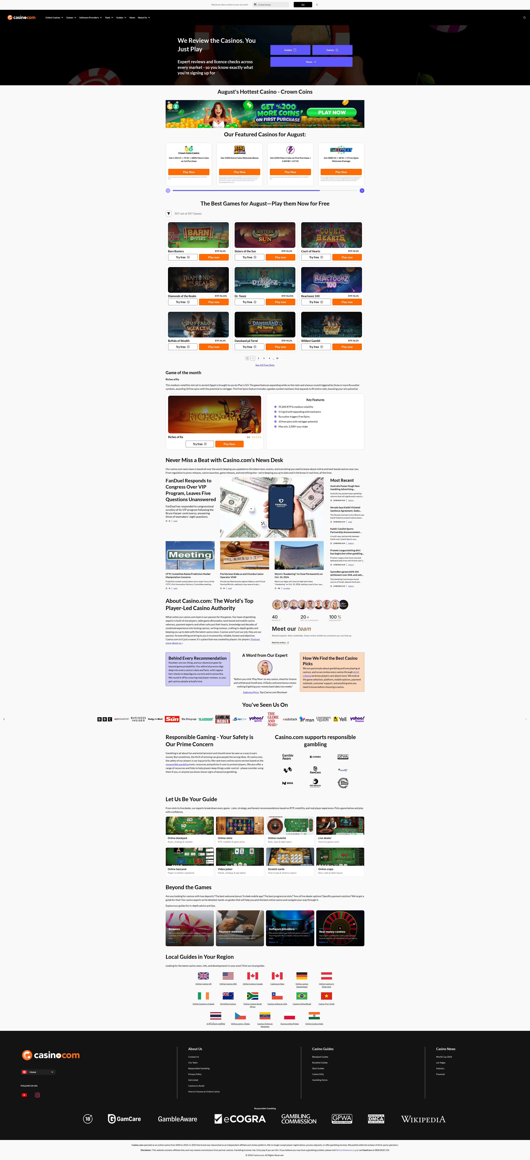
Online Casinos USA (228, 984)
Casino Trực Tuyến (327, 1004)
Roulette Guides (320, 1062)
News (309, 61)
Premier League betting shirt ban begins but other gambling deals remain (346, 552)
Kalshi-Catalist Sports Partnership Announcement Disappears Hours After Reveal (346, 530)
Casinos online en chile (277, 1004)
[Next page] (283, 358)
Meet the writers (279, 642)
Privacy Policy (195, 1074)
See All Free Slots (265, 365)
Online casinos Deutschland (302, 985)
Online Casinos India (314, 1024)
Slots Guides (318, 1068)
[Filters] (169, 214)
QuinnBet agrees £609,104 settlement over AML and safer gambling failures (346, 573)
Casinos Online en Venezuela (265, 1025)
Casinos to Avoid (196, 1085)
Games (330, 49)
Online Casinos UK (203, 984)
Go (303, 4)
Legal (175, 521)
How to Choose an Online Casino (204, 1091)
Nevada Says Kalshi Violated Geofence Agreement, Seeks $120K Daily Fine (345, 509)
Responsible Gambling (199, 1068)
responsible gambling (177, 764)
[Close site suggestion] (317, 5)
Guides (288, 49)
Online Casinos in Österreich (326, 985)
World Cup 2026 (444, 1056)
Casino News (445, 1049)
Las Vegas (286, 588)
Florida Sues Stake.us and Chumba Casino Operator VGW (241, 575)
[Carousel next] (362, 190)
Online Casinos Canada (253, 984)
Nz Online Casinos (228, 1004)
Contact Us (193, 1056)
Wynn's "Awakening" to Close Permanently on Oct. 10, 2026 (299, 575)
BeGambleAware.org (346, 1150)
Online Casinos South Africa (252, 1005)
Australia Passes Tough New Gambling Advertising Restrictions (345, 488)
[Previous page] (247, 358)
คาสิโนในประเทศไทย (216, 1024)
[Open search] (524, 17)
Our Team (193, 1062)
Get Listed (193, 1080)
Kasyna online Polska (290, 1024)
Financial (440, 1074)
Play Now (189, 172)
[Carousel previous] (168, 190)
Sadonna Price (251, 692)
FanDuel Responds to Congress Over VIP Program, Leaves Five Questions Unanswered (191, 490)
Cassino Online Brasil (302, 1004)
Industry (351, 500)
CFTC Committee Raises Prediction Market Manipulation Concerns (188, 575)
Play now (213, 257)
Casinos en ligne (277, 984)
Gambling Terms (320, 1080)
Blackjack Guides (320, 1056)
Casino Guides (322, 1049)
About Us (195, 1049)
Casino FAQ (318, 1074)
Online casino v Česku (240, 1024)
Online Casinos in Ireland (203, 1004)
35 (277, 358)
